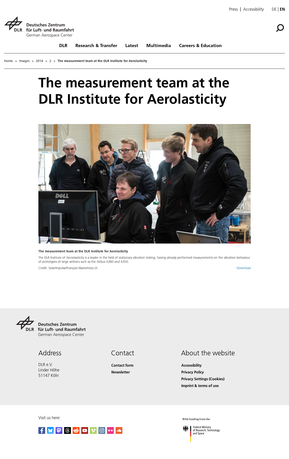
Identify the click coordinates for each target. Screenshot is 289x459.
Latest (131, 45)
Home (8, 60)
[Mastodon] (59, 432)
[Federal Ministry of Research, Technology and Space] (207, 446)
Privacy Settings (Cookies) (202, 378)
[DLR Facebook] (41, 432)
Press (233, 9)
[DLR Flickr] (110, 432)
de (274, 9)
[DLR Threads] (67, 432)
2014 (39, 60)
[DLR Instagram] (101, 432)
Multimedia (158, 45)
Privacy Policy (192, 372)
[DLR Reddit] (76, 432)
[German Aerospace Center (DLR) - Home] (41, 26)
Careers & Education (200, 45)
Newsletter (120, 372)
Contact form (122, 365)
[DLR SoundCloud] (119, 432)
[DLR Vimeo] (93, 432)
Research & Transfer (96, 45)
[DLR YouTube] (84, 432)
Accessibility (253, 9)
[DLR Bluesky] (50, 432)
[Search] (280, 27)
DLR (63, 45)
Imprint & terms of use (200, 385)
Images (24, 60)
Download (244, 268)
